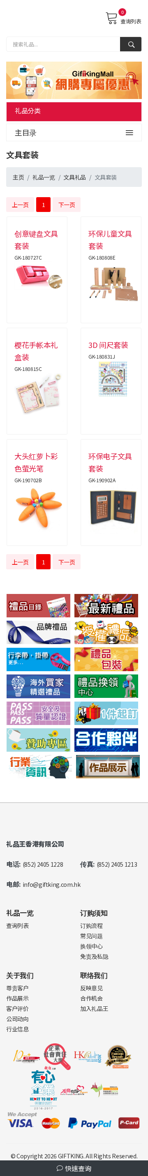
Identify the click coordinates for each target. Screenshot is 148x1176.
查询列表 (130, 21)
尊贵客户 (17, 988)
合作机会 (91, 998)
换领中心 (91, 946)
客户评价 (17, 1008)
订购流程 (91, 925)
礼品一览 (43, 177)
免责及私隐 (94, 956)
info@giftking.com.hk (52, 884)
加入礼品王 (94, 1008)
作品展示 (17, 998)
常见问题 (91, 936)
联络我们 (94, 975)
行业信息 (17, 1029)
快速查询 (77, 1168)
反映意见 (91, 988)
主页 (18, 177)
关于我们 (20, 975)
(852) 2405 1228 (43, 864)
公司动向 (17, 1019)
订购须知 (94, 912)
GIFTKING (70, 1156)
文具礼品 (74, 177)
